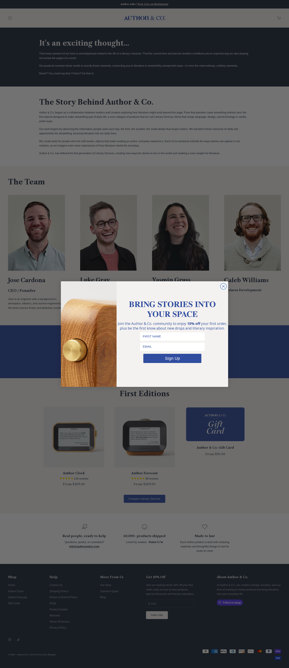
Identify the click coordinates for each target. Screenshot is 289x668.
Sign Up (172, 358)
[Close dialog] (223, 286)
